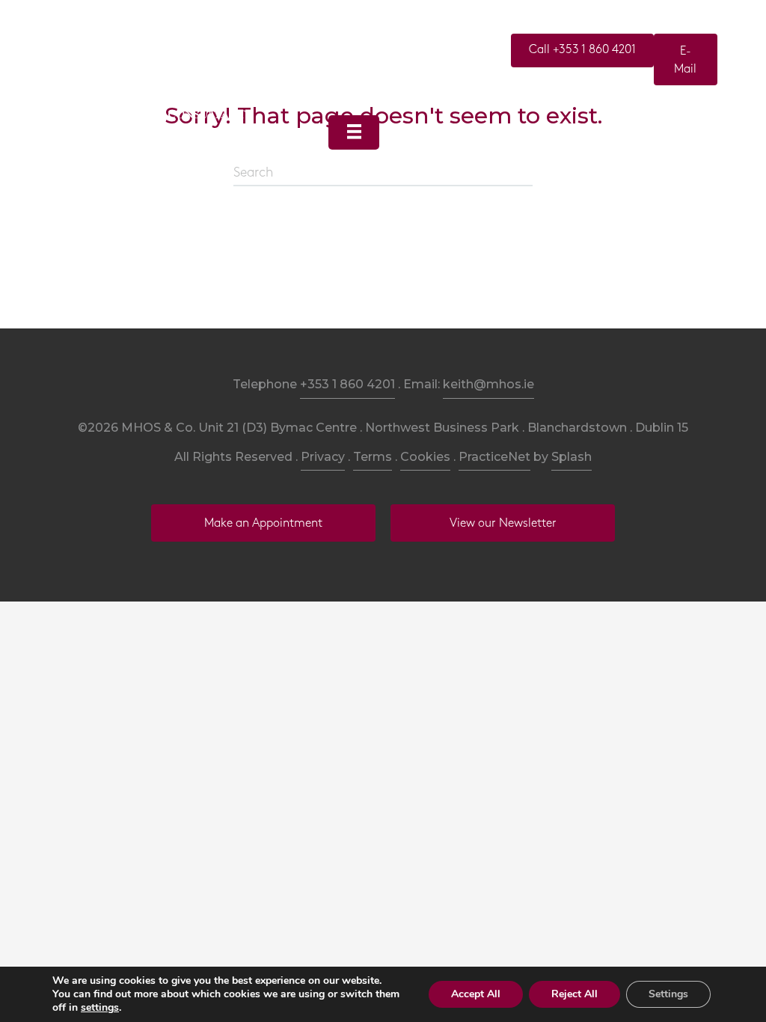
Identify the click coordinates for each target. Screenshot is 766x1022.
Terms (372, 457)
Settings (668, 994)
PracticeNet (494, 457)
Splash (571, 457)
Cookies (425, 457)
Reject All (574, 994)
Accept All (475, 994)
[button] (582, 50)
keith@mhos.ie (488, 384)
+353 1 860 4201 (347, 384)
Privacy (323, 457)
